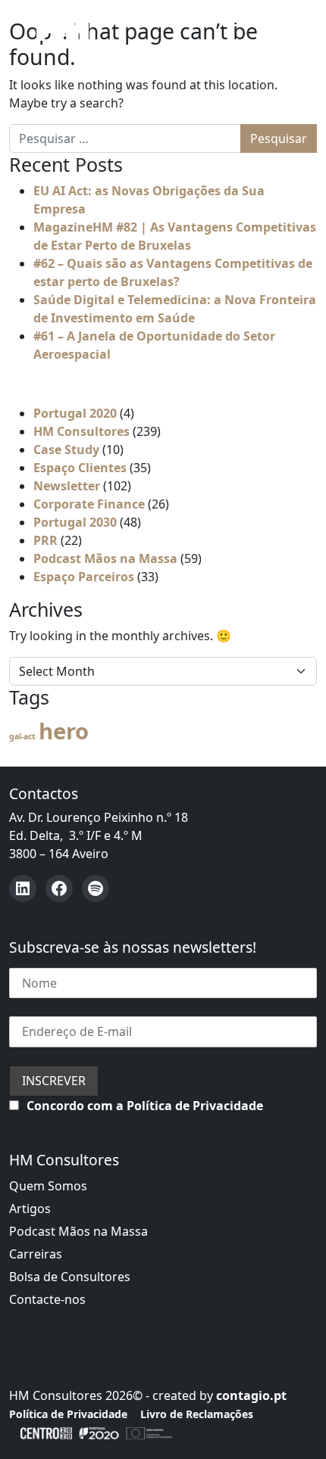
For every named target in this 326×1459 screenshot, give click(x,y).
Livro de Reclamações (196, 1414)
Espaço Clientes (80, 467)
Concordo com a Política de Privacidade (145, 1105)
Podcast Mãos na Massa (105, 558)
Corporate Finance (89, 504)
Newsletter (66, 486)
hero (64, 731)
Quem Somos (48, 1185)
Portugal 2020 (75, 413)
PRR (45, 540)
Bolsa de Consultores (69, 1276)
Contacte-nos (47, 1299)
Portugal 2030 (75, 522)
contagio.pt (251, 1395)
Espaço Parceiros (83, 576)
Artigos (30, 1208)
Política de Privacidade (68, 1414)
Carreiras (35, 1254)
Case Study (66, 449)
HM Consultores (81, 431)
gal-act (22, 736)
